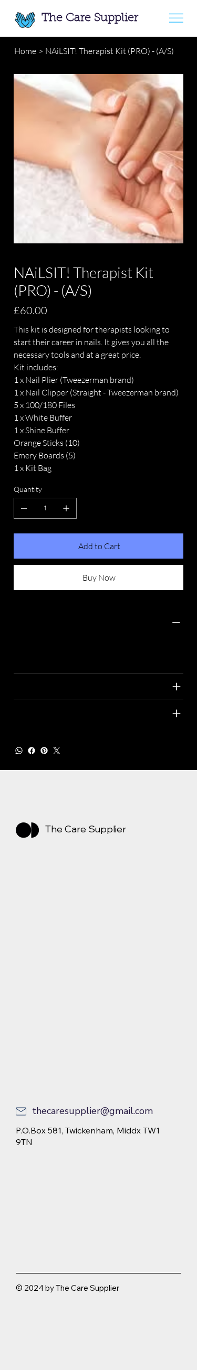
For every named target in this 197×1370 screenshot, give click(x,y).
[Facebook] (31, 750)
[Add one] (66, 508)
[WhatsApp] (19, 750)
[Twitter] (56, 750)
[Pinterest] (44, 750)
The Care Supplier (90, 18)
